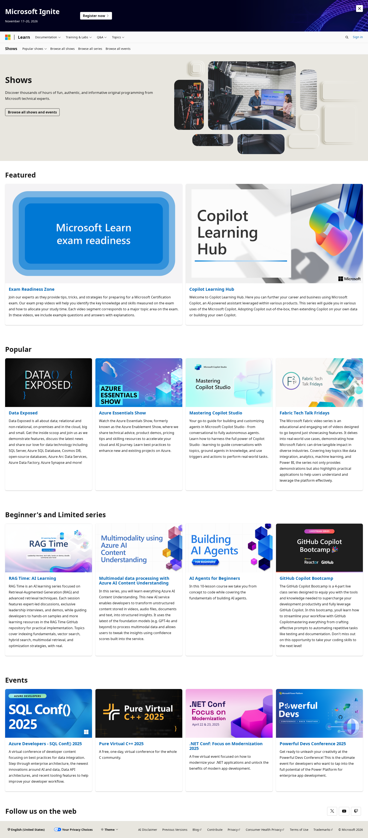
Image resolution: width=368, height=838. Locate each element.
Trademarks (321, 830)
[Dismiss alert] (359, 8)
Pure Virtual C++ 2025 (121, 743)
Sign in (358, 37)
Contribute (215, 830)
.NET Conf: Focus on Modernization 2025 (226, 746)
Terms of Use (299, 830)
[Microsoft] (8, 37)
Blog (196, 830)
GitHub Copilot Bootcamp (306, 578)
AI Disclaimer (147, 830)
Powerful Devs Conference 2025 (313, 743)
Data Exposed (23, 413)
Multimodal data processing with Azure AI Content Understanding (134, 581)
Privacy (233, 830)
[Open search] (347, 37)
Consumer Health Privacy (264, 830)
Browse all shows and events (32, 112)
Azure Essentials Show (122, 413)
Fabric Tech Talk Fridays (304, 413)
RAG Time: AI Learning (32, 578)
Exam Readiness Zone (32, 289)
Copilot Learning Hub (211, 289)
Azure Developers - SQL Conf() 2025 (45, 743)
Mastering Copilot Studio (215, 413)
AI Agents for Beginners (214, 578)
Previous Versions (174, 830)
